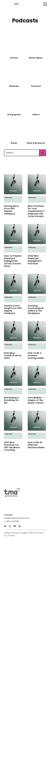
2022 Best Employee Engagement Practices (35, 259)
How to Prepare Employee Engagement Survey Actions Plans (12, 261)
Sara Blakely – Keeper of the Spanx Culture (36, 400)
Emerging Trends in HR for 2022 (13, 355)
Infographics (14, 114)
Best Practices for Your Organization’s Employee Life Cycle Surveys (36, 211)
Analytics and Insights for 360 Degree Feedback (13, 309)
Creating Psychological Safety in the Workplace (35, 309)
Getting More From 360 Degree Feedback (11, 209)
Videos (35, 114)
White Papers (36, 57)
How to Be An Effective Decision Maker (36, 445)
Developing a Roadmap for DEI (11, 400)
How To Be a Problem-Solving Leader (36, 355)
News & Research (36, 143)
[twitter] (5, 526)
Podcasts (36, 86)
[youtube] (15, 526)
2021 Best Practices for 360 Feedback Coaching (12, 446)
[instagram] (10, 526)
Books (14, 143)
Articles (14, 57)
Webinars (14, 86)
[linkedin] (20, 526)
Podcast (8, 197)
